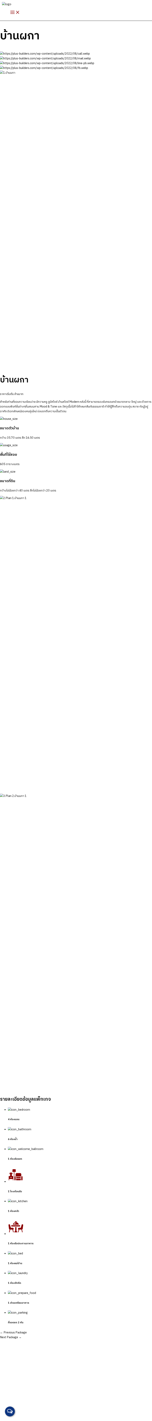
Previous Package (13, 1332)
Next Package (11, 1337)
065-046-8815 (21, 1401)
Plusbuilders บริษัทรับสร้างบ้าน (56, 1410)
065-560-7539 (18, 1406)
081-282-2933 (42, 1401)
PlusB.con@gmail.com (52, 1406)
